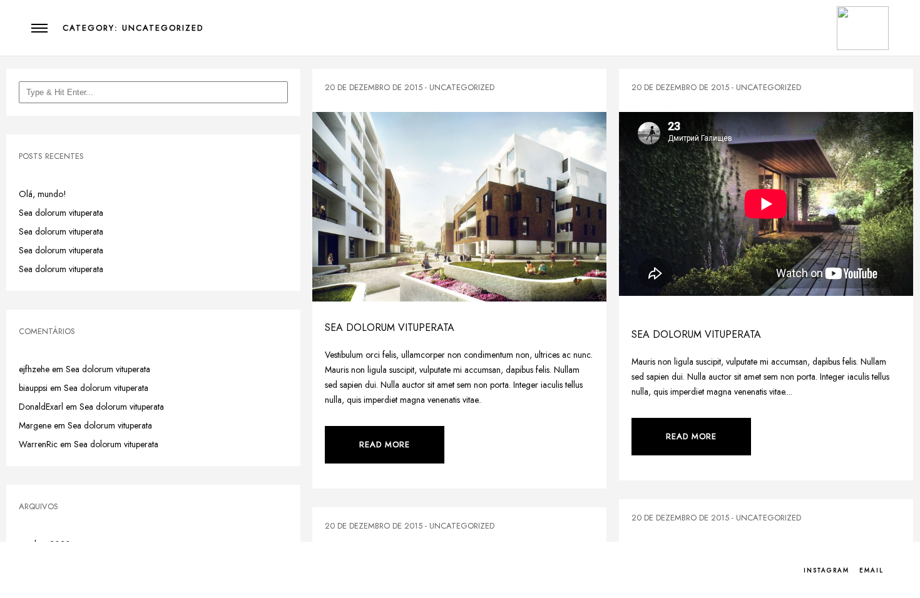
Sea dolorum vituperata (61, 212)
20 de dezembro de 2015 (373, 87)
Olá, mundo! (42, 194)
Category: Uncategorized (133, 28)
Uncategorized (461, 87)
